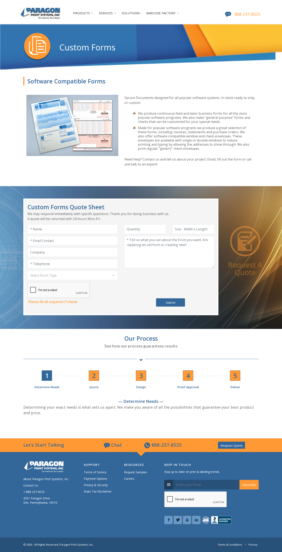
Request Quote (231, 445)
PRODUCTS (81, 13)
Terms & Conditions (230, 544)
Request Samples (135, 472)
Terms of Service (95, 472)
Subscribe (249, 485)
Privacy (253, 544)
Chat (116, 445)
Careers (129, 479)
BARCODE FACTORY (160, 13)
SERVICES (106, 13)
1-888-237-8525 (34, 492)
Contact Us (30, 485)
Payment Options (95, 479)
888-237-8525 (247, 14)
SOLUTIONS (130, 13)
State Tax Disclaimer (97, 491)
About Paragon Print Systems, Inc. (46, 479)
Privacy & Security (96, 485)
